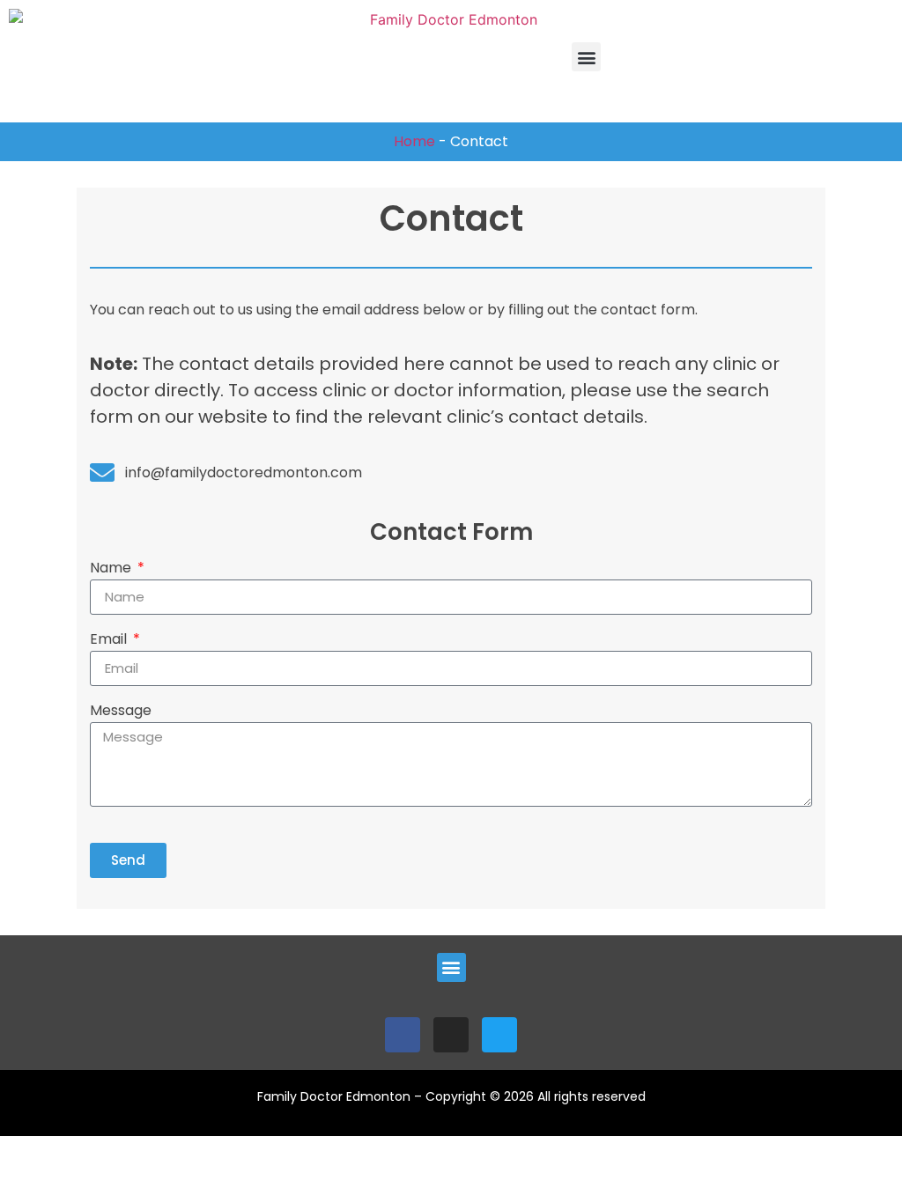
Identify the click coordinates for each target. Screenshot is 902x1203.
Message (121, 712)
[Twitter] (499, 1034)
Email (110, 640)
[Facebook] (402, 1034)
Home (414, 141)
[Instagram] (451, 1034)
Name (112, 569)
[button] (586, 56)
